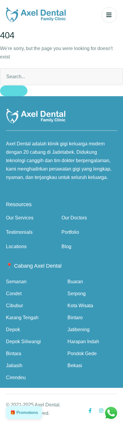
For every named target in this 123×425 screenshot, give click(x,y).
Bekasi (74, 365)
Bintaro (75, 317)
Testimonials (19, 232)
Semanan (16, 281)
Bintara (13, 353)
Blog (66, 246)
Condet (13, 293)
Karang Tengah (22, 317)
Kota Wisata (80, 305)
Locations (16, 246)
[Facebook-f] (90, 410)
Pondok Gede (82, 353)
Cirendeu (16, 377)
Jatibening (78, 329)
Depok (13, 329)
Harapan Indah (83, 341)
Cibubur (14, 305)
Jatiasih (14, 365)
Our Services (19, 217)
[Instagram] (101, 410)
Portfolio (70, 232)
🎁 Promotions (24, 412)
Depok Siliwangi (23, 341)
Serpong (76, 293)
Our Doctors (74, 217)
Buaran (75, 281)
